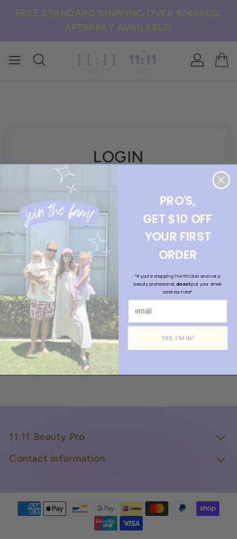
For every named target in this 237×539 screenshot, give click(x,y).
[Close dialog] (221, 180)
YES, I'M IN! (178, 338)
